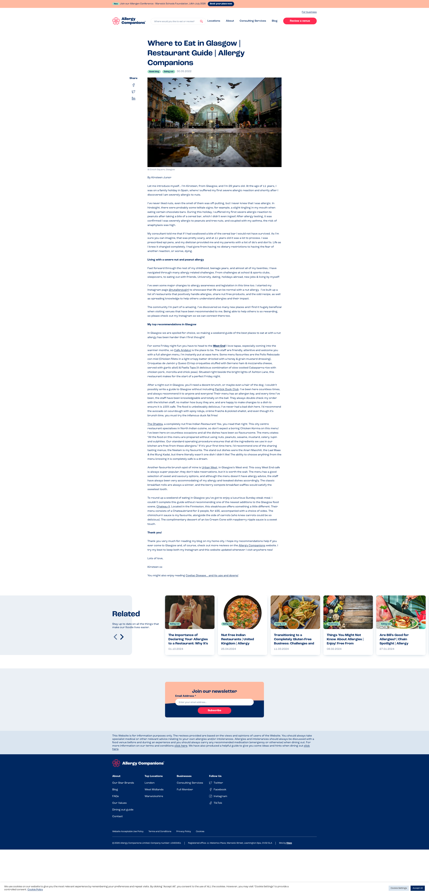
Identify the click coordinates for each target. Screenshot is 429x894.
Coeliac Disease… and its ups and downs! (212, 575)
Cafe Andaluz (182, 350)
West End (219, 346)
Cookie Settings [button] (399, 888)
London (150, 783)
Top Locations (154, 776)
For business (309, 12)
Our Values (119, 803)
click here (180, 746)
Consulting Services (253, 21)
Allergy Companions (252, 545)
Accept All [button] (418, 888)
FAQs (115, 796)
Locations (213, 21)
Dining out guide (122, 809)
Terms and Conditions (159, 831)
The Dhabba (155, 424)
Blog (275, 21)
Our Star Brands (123, 783)
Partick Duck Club (227, 389)
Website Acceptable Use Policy (127, 831)
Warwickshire (154, 796)
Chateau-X (163, 506)
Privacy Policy (183, 831)
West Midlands (154, 789)
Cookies (200, 831)
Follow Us (215, 776)
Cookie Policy (35, 889)
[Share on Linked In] (133, 98)
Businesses (184, 776)
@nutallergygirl (179, 290)
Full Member (185, 789)
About (230, 21)
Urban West (209, 467)
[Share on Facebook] (133, 85)
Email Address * (185, 696)
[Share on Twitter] (133, 91)
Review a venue (300, 21)
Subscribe (214, 710)
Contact (117, 816)
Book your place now (221, 4)
